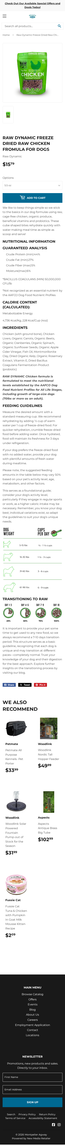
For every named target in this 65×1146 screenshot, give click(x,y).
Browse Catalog (32, 994)
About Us (32, 1014)
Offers (32, 999)
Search (11, 1114)
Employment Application (32, 1025)
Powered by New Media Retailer (31, 1138)
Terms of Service (15, 1118)
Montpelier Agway (36, 1134)
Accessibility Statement (43, 1118)
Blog (32, 1009)
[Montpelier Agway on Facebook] (53, 1125)
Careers (32, 1019)
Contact (32, 1030)
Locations (32, 1035)
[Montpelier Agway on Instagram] (59, 1125)
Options (8, 177)
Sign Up (32, 1102)
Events (32, 1004)
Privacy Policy (27, 1114)
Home (6, 35)
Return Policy (47, 1114)
